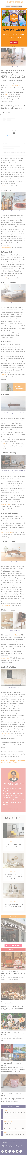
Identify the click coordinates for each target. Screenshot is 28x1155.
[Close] (26, 9)
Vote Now (14, 43)
